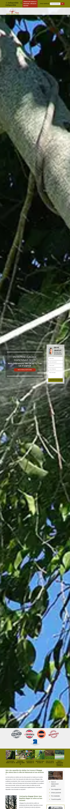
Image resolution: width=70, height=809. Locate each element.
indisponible (13, 3)
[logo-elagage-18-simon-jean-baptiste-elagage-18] (13, 11)
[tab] (35, 404)
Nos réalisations (25, 370)
